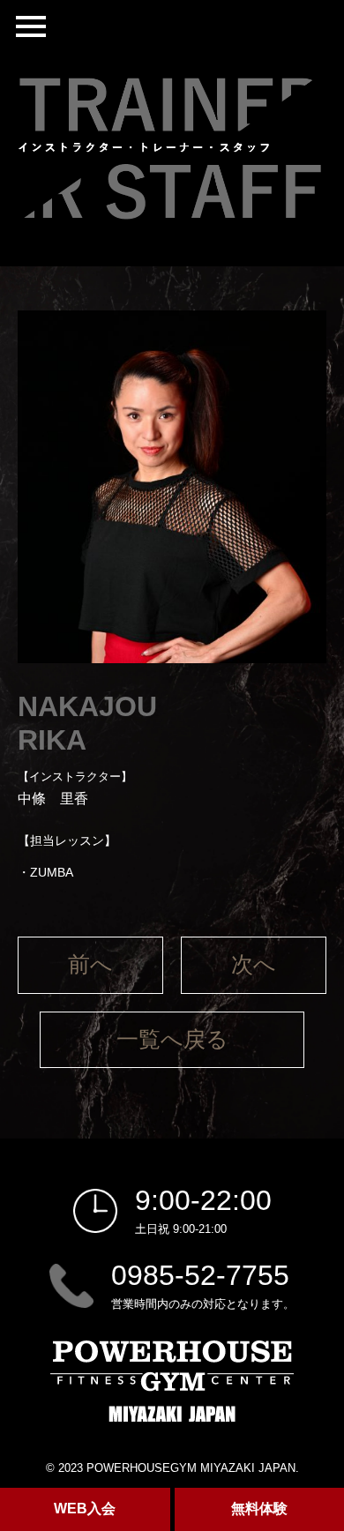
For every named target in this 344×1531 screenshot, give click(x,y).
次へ (253, 964)
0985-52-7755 (200, 1275)
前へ (90, 964)
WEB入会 (85, 1508)
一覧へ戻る (172, 1039)
